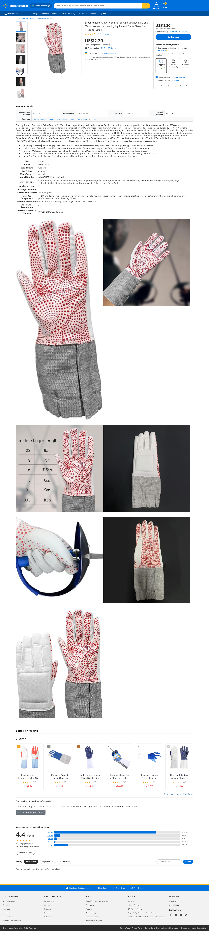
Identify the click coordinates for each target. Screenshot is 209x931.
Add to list (165, 85)
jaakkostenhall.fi (110, 53)
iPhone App (173, 901)
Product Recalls (92, 916)
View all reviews (25, 852)
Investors (6, 912)
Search (188, 861)
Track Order (121, 888)
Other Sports (49, 18)
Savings (34, 13)
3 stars (50, 839)
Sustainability (8, 916)
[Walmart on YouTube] (181, 915)
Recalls (89, 909)
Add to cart (173, 37)
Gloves (93, 119)
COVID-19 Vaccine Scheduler (98, 901)
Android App (174, 905)
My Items (103, 13)
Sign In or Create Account (79, 888)
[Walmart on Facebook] (170, 915)
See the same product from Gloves (178, 794)
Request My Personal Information (141, 912)
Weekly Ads (138, 888)
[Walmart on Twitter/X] (175, 915)
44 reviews (104, 34)
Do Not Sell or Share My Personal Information (146, 916)
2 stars (50, 842)
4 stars (50, 835)
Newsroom (7, 909)
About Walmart (9, 901)
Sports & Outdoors (29, 18)
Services (24, 13)
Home (18, 18)
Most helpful (65, 861)
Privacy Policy (133, 905)
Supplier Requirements (12, 920)
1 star (51, 845)
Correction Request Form (30, 812)
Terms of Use (133, 901)
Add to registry (183, 85)
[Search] (146, 6)
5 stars (50, 832)
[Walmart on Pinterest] (186, 915)
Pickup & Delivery (68, 13)
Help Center (103, 888)
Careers (93, 13)
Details (176, 80)
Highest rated (47, 861)
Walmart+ (48, 912)
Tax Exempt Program (94, 920)
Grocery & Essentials (49, 13)
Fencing (72, 119)
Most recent (31, 861)
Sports (40, 18)
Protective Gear (83, 119)
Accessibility (91, 912)
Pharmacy (82, 13)
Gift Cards (48, 916)
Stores (46, 905)
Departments (12, 13)
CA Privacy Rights (135, 909)
